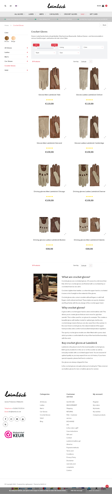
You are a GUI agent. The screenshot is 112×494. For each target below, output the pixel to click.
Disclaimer (70, 460)
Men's (41, 14)
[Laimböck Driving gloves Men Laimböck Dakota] (89, 223)
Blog (41, 421)
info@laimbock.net (14, 412)
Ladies (31, 14)
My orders (96, 405)
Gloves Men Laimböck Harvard (49, 143)
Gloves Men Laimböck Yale (49, 95)
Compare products (99, 415)
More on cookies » (95, 490)
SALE (82, 14)
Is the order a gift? (72, 428)
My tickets (96, 408)
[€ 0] (36, 48)
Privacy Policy (71, 457)
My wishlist (96, 412)
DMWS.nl (43, 484)
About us (69, 444)
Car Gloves (54, 14)
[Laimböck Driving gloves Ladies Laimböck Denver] (89, 175)
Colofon (69, 470)
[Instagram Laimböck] (11, 419)
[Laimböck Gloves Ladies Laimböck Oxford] (89, 78)
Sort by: (76, 61)
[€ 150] (54, 48)
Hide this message (76, 490)
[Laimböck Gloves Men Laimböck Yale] (49, 78)
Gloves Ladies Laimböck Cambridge (89, 143)
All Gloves (19, 14)
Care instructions (72, 431)
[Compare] (10, 6)
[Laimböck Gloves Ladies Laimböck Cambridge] (89, 127)
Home (7, 25)
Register (96, 402)
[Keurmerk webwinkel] (14, 434)
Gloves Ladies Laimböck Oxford (89, 95)
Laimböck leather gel (73, 441)
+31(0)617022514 (18, 408)
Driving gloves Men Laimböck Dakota (89, 240)
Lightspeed (28, 484)
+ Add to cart (48, 109)
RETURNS (69, 412)
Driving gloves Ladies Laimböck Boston (49, 240)
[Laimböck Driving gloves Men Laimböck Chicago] (49, 175)
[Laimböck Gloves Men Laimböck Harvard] (49, 127)
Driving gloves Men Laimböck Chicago (49, 191)
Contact (69, 438)
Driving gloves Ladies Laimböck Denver (89, 191)
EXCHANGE (70, 421)
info (67, 425)
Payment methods (72, 447)
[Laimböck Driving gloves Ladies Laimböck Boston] (49, 223)
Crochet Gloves (70, 14)
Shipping (69, 408)
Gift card (94, 14)
